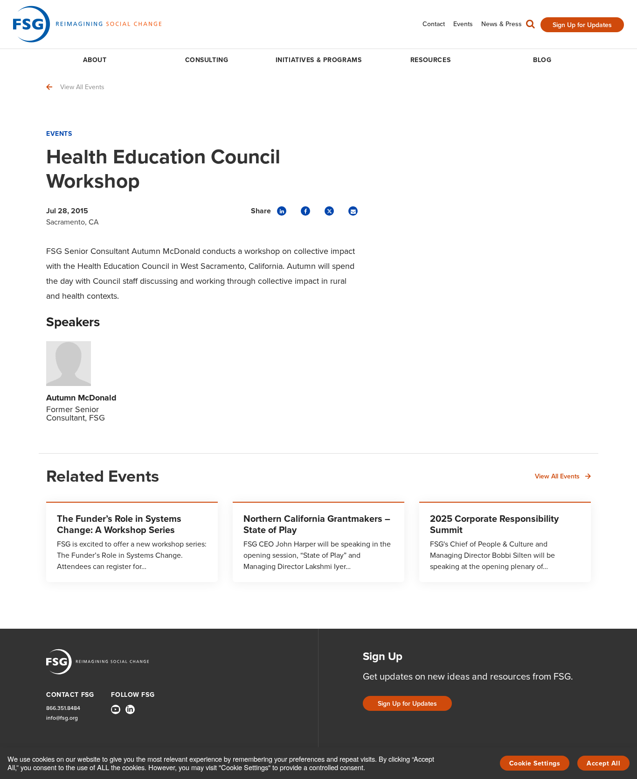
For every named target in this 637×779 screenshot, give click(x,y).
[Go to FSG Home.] (87, 24)
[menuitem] (433, 24)
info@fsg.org (62, 718)
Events (59, 134)
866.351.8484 (63, 708)
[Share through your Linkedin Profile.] (281, 211)
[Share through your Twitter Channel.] (329, 211)
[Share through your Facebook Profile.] (305, 211)
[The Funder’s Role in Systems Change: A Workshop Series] (132, 542)
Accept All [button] (603, 763)
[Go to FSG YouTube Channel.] (115, 709)
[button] (530, 26)
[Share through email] (353, 211)
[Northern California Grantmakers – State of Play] (318, 542)
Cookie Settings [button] (535, 763)
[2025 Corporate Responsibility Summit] (505, 542)
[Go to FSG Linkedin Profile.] (130, 709)
